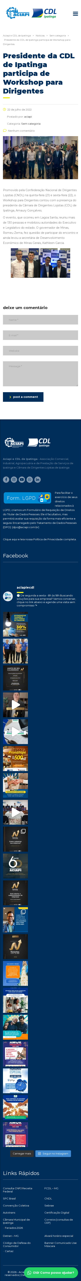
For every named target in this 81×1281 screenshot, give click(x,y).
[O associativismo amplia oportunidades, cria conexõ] (15, 785)
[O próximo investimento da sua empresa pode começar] (15, 1000)
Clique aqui (10, 539)
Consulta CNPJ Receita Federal (17, 1190)
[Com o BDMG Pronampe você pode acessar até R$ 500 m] (15, 758)
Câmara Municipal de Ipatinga (16, 1221)
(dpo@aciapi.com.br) (25, 527)
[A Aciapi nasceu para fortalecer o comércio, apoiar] (15, 866)
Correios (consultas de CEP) (58, 1221)
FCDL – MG (51, 1188)
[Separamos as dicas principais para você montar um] (15, 731)
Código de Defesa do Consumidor (17, 1244)
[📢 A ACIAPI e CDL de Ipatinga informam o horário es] (15, 1080)
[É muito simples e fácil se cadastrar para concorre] (15, 839)
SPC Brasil (9, 1198)
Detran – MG (11, 1235)
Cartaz (9, 1251)
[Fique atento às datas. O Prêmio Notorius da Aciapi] (15, 677)
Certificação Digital (56, 1212)
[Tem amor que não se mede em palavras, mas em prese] (15, 1027)
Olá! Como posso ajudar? (53, 1272)
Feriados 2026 (14, 1227)
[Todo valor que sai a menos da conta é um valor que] (15, 624)
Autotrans (9, 1212)
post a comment (25, 397)
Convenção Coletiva (16, 1205)
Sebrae (49, 1205)
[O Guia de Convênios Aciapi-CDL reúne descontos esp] (15, 919)
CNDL (48, 1198)
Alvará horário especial (58, 1235)
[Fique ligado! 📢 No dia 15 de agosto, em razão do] (15, 973)
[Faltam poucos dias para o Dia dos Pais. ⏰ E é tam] (15, 1054)
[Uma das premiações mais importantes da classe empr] (15, 892)
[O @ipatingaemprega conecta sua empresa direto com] (15, 1107)
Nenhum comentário (21, 130)
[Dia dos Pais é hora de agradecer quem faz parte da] (15, 1134)
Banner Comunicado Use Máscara (60, 1244)
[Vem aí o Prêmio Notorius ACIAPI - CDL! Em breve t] (15, 946)
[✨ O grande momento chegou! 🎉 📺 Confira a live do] (15, 812)
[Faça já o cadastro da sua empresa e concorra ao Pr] (15, 704)
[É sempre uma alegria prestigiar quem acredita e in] (15, 651)
